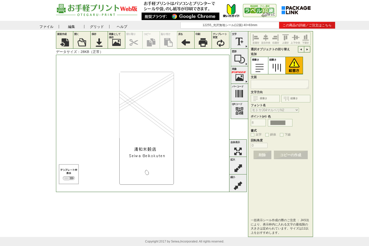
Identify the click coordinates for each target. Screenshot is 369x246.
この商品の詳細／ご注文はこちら (307, 25)
